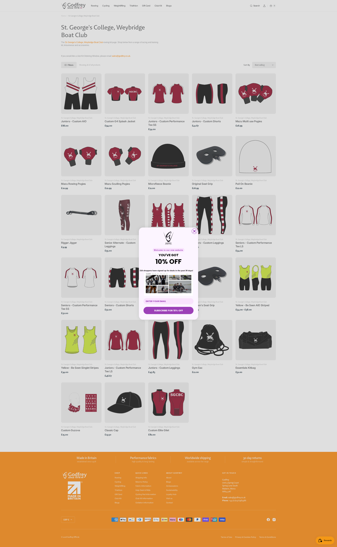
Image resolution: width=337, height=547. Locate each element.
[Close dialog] (194, 231)
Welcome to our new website (168, 250)
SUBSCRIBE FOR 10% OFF (168, 310)
